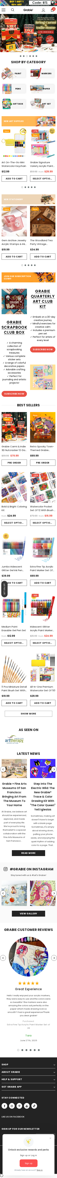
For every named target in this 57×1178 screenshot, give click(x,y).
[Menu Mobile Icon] (3, 10)
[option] (28, 33)
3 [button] (27, 56)
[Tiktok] (34, 1106)
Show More (28, 713)
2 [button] (24, 56)
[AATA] (14, 739)
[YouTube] (27, 1106)
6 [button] (36, 56)
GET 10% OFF (4, 589)
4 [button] (30, 56)
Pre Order (14, 462)
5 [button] (33, 56)
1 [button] (20, 56)
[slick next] (54, 769)
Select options (43, 178)
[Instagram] (12, 1106)
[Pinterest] (19, 1106)
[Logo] (28, 9)
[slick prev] (3, 769)
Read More (28, 853)
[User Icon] (43, 10)
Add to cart (14, 178)
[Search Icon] (12, 10)
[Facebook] (4, 1106)
